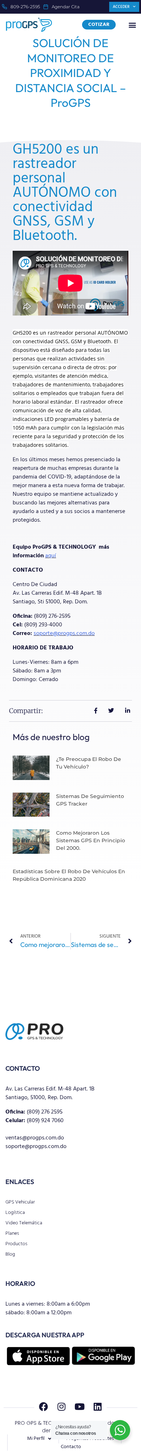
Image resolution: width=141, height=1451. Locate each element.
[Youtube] (79, 1407)
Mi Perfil (35, 1438)
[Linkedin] (98, 1407)
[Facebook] (43, 1407)
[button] (132, 25)
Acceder (121, 7)
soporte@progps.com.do (64, 633)
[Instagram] (61, 1407)
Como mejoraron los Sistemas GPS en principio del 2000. (90, 840)
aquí (50, 556)
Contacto (71, 1447)
